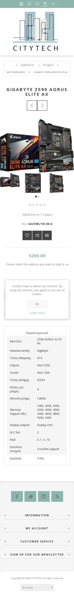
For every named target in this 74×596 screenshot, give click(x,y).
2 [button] (38, 196)
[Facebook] (17, 496)
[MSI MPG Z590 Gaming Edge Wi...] (42, 105)
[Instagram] (44, 496)
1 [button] (36, 196)
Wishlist (37, 4)
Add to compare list (37, 235)
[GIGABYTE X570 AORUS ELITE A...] (32, 105)
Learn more (37, 313)
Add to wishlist (27, 235)
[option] (12, 180)
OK (37, 304)
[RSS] (57, 496)
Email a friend (47, 235)
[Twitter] (30, 496)
